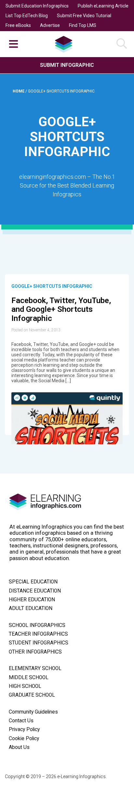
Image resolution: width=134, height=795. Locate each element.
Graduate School (32, 695)
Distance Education (35, 591)
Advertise (50, 25)
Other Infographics (35, 652)
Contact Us (21, 721)
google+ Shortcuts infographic (51, 286)
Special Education (33, 582)
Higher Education (32, 600)
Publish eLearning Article (103, 5)
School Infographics (37, 625)
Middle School (28, 677)
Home (19, 91)
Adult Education (30, 608)
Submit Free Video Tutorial (84, 15)
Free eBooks (18, 25)
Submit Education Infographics (37, 5)
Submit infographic (67, 65)
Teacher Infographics (38, 634)
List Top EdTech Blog (27, 15)
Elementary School (35, 668)
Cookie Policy (24, 738)
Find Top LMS (82, 25)
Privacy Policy (24, 729)
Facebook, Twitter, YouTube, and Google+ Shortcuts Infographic (61, 309)
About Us (19, 747)
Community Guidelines (33, 712)
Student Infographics (38, 643)
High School (25, 686)
